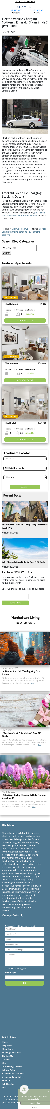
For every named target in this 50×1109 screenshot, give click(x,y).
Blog (4, 1063)
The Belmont (11, 304)
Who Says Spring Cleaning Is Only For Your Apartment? (24, 796)
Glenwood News (20, 228)
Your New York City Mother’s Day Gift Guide (21, 735)
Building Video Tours (11, 1053)
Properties (7, 1046)
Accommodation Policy (13, 1077)
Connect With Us (12, 915)
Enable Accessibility (25, 1)
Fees (4, 1088)
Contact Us (7, 1056)
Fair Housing (8, 1084)
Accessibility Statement (13, 1074)
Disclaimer (8, 825)
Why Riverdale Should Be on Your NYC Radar (23, 562)
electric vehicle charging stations (24, 230)
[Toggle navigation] (3, 11)
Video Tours (7, 1049)
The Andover (11, 363)
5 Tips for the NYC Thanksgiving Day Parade (21, 673)
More (32, 683)
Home (5, 1042)
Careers (6, 1060)
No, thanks (34, 1107)
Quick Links (9, 1037)
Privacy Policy (8, 1070)
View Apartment (25, 320)
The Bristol (10, 423)
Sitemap (6, 1081)
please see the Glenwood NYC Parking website (23, 214)
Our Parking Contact (12, 1067)
